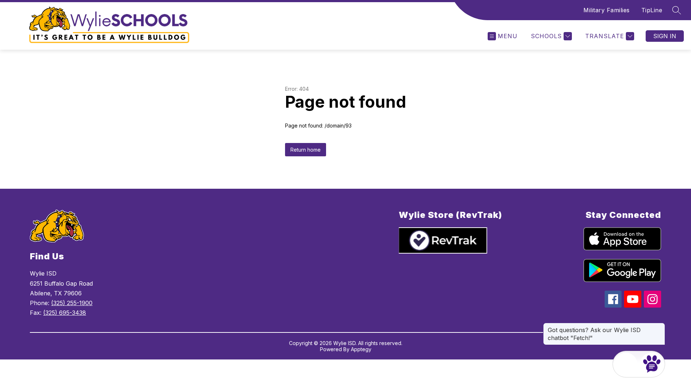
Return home (305, 150)
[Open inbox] (625, 364)
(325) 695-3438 (64, 312)
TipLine (652, 10)
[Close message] (659, 326)
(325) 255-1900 (71, 303)
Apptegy (361, 349)
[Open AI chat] (651, 364)
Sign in (664, 36)
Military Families (606, 10)
